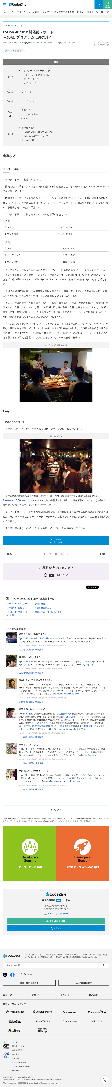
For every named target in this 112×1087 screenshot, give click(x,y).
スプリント (27, 92)
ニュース (7, 994)
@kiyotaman (59, 728)
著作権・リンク (18, 1046)
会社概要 (15, 1058)
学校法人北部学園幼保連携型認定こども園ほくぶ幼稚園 (49, 725)
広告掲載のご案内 (84, 982)
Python (80, 11)
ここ (78, 528)
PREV (9, 554)
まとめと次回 (28, 140)
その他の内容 (28, 127)
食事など (26, 110)
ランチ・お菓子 (31, 114)
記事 (34, 994)
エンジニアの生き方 (64, 11)
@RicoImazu (91, 755)
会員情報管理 (17, 1050)
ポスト (93, 587)
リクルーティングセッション (37, 74)
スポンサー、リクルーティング (36, 70)
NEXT (102, 554)
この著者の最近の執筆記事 (31, 649)
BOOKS (93, 994)
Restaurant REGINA (14, 500)
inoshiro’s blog (73, 781)
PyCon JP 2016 (26, 638)
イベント (65, 994)
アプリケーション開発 (28, 11)
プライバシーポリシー (21, 1066)
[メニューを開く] (4, 4)
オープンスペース (30, 101)
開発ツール (92, 11)
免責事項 (15, 1054)
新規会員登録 (57, 921)
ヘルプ (14, 1042)
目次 (56, 61)
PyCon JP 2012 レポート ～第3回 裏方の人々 (29, 607)
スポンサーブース (32, 83)
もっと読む (11, 615)
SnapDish (70, 716)
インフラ (46, 11)
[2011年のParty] (56, 465)
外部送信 (15, 1070)
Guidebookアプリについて (36, 135)
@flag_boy (88, 664)
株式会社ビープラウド (50, 638)
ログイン (57, 928)
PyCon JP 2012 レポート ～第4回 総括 (26, 603)
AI (13, 11)
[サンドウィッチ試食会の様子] (56, 374)
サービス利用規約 (19, 1062)
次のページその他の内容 (56, 541)
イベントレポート (18, 51)
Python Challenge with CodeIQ (38, 131)
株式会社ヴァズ (64, 713)
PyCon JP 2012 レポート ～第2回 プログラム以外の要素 (34, 612)
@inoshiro (54, 781)
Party (26, 118)
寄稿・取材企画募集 (29, 982)
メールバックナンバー (58, 913)
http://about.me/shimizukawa (65, 693)
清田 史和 (80, 728)
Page (10, 76)
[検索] (5, 12)
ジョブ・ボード (31, 78)
